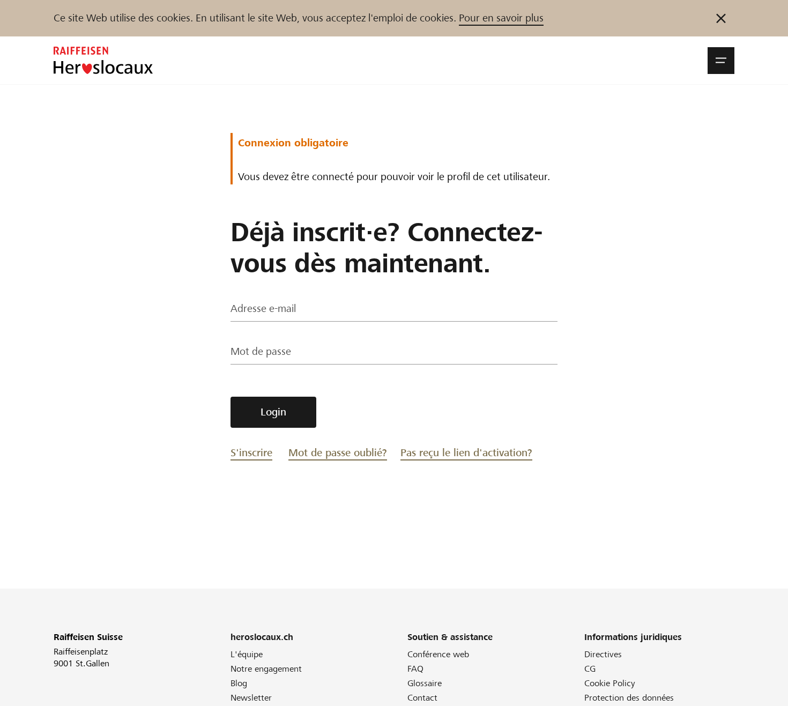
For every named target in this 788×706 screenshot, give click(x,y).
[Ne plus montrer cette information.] (721, 18)
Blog (239, 683)
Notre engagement (266, 669)
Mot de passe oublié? (337, 453)
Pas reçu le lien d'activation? (466, 453)
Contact (422, 698)
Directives (603, 654)
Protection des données (629, 698)
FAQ (415, 669)
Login (273, 412)
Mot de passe (261, 351)
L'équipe (247, 654)
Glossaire (424, 683)
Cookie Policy (609, 683)
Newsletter (251, 698)
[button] (721, 60)
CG (590, 669)
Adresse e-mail (263, 308)
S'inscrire (251, 453)
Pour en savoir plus (501, 18)
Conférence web (438, 654)
